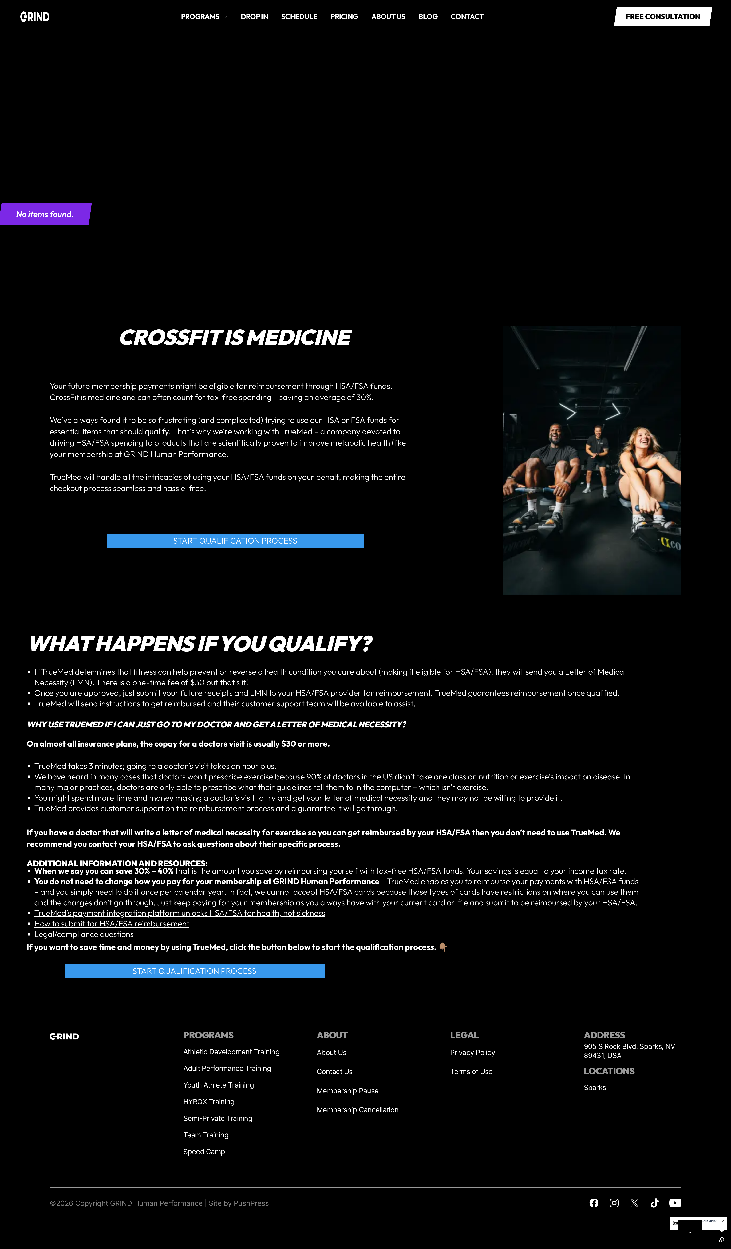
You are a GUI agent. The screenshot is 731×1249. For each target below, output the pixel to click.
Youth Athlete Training (218, 1085)
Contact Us (335, 1071)
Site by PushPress (239, 1203)
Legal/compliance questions (84, 934)
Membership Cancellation (358, 1109)
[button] (204, 16)
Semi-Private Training (217, 1118)
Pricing (344, 16)
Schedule (299, 16)
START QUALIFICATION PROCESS (235, 540)
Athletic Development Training (231, 1051)
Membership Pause (348, 1090)
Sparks (595, 1087)
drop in (254, 16)
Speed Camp (204, 1151)
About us (388, 16)
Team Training (206, 1135)
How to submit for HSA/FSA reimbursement (111, 923)
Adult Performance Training (227, 1068)
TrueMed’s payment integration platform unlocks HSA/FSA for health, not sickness (179, 913)
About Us (331, 1052)
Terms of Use (471, 1071)
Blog (428, 16)
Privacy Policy (472, 1052)
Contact (467, 16)
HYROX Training (209, 1101)
